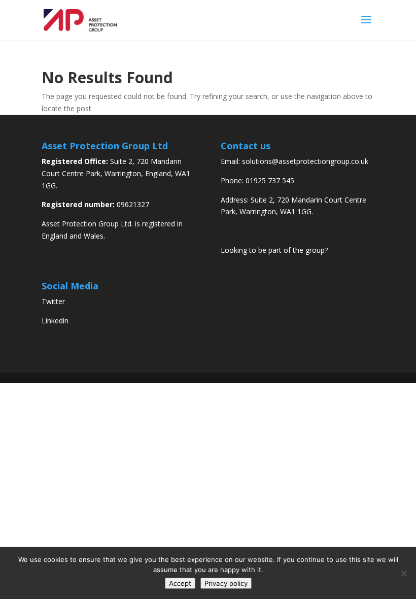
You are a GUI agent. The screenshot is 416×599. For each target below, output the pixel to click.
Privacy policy (226, 583)
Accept (180, 583)
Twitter (53, 301)
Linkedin (55, 320)
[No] (403, 573)
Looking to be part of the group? (274, 250)
